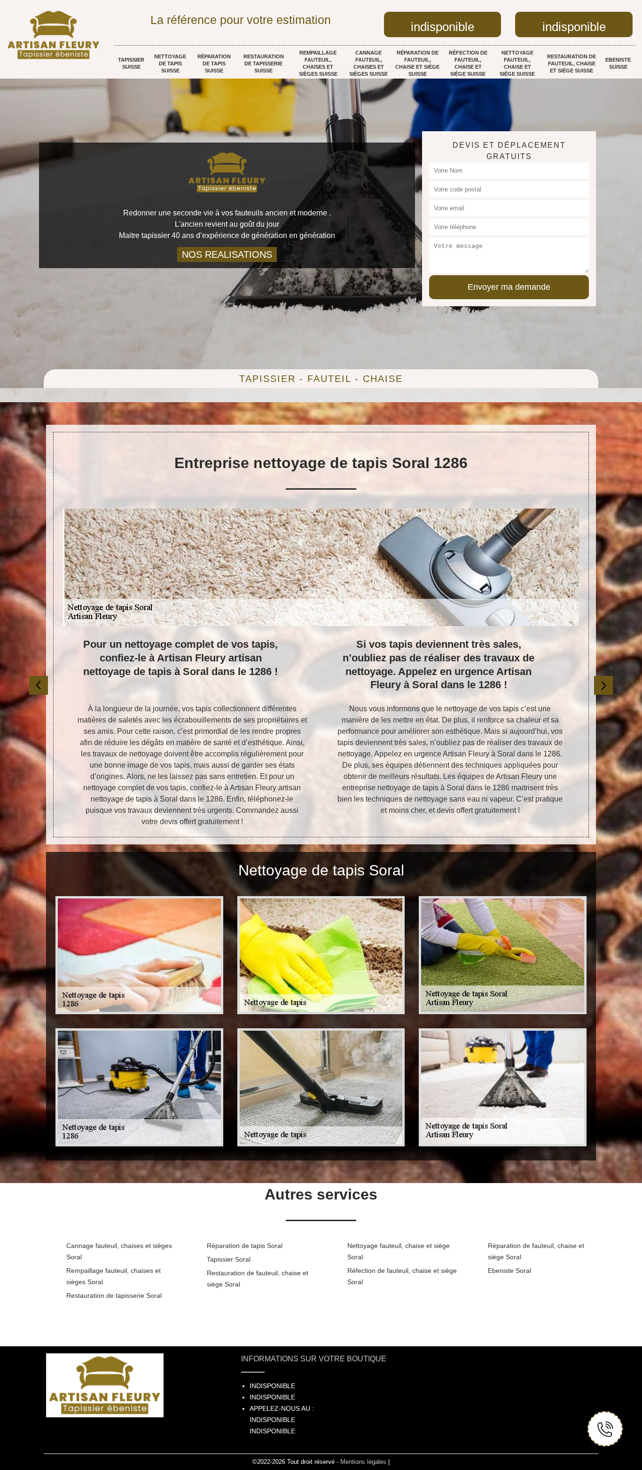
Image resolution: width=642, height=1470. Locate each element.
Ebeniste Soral (509, 1270)
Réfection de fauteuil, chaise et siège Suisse (468, 63)
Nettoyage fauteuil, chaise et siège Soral (398, 1251)
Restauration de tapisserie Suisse (263, 63)
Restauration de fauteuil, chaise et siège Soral (257, 1278)
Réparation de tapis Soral (244, 1245)
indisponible (442, 26)
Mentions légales (363, 1461)
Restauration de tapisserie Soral (114, 1295)
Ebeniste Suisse (618, 63)
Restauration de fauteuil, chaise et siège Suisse (571, 63)
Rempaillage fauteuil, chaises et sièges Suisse (318, 63)
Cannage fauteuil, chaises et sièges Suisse (368, 63)
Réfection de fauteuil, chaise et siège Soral (402, 1276)
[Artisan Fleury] (53, 35)
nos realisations (227, 254)
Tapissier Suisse (131, 63)
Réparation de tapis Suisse (214, 63)
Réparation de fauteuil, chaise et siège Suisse (417, 63)
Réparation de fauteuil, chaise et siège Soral (536, 1251)
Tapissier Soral (229, 1259)
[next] (603, 685)
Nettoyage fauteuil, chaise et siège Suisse (517, 63)
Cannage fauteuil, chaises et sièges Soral (119, 1251)
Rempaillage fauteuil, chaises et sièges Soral (113, 1276)
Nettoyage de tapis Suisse (170, 63)
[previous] (38, 685)
